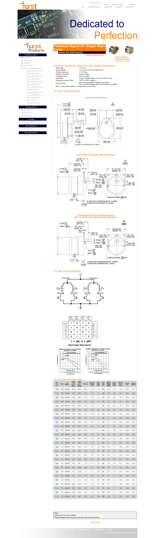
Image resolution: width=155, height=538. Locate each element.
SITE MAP (110, 529)
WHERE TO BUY (118, 4)
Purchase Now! (122, 59)
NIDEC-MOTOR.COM (96, 2)
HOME (106, 4)
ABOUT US (108, 7)
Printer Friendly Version (95, 55)
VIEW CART (130, 7)
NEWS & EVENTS (94, 7)
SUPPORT (119, 7)
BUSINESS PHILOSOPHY (84, 529)
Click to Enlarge (122, 57)
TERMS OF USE (99, 529)
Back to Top (95, 522)
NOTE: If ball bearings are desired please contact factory (95, 217)
